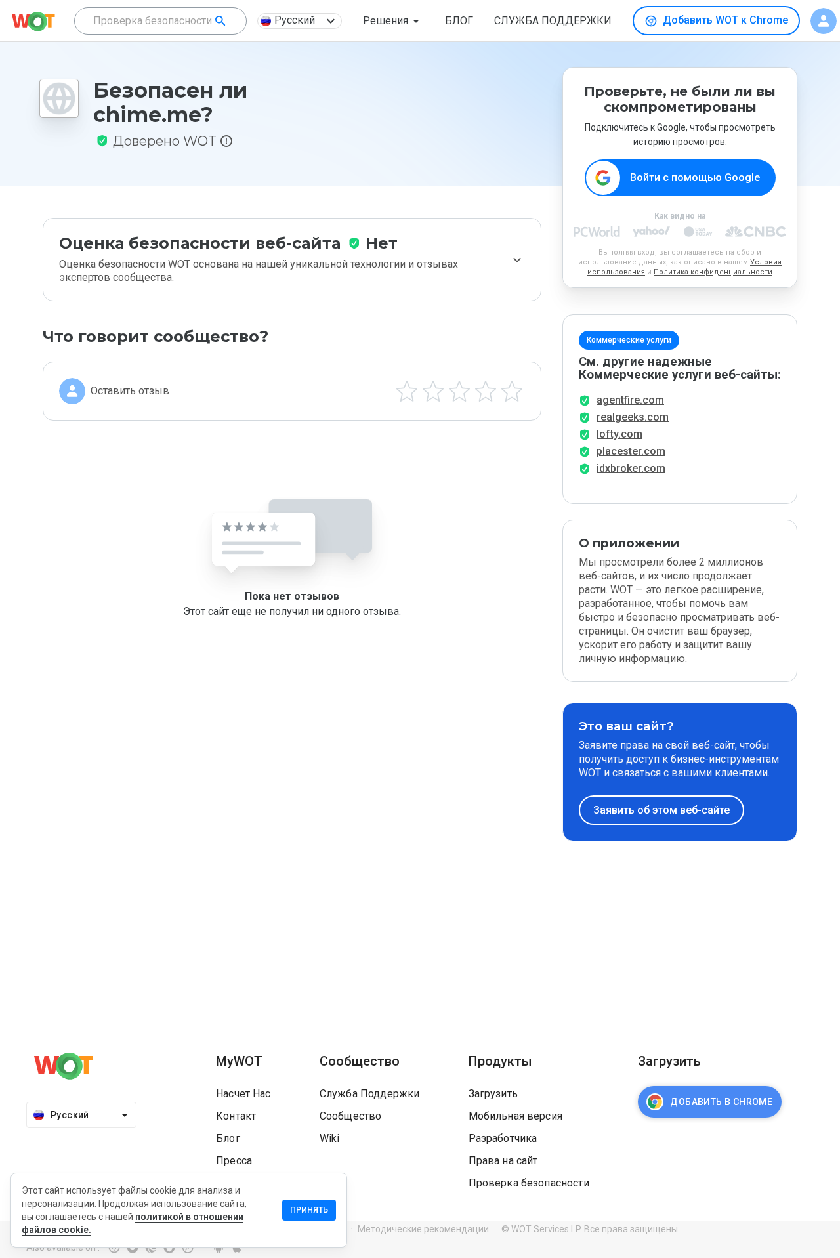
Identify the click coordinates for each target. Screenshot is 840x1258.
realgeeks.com (633, 417)
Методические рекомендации (423, 1229)
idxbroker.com (631, 468)
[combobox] (160, 21)
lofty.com (619, 434)
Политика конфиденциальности (713, 272)
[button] (393, 21)
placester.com (631, 451)
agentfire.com (630, 400)
